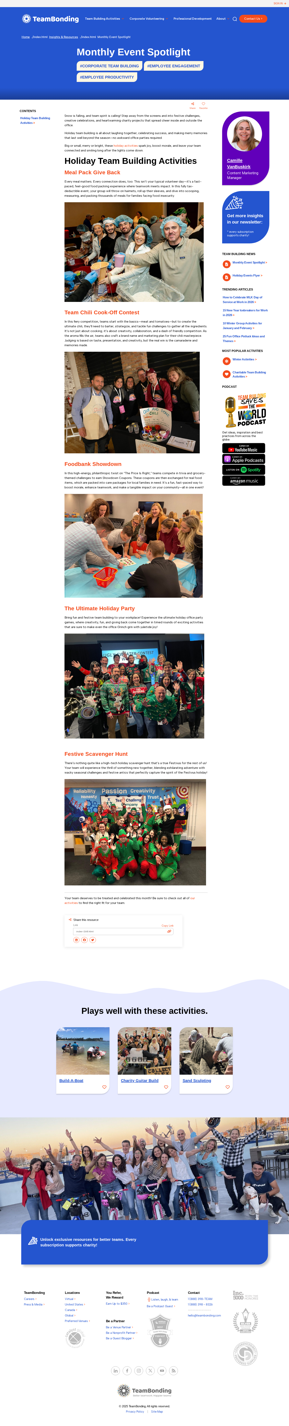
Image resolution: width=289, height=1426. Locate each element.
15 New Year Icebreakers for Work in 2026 (245, 313)
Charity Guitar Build (139, 1080)
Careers (30, 1299)
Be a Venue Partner (119, 1327)
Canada (71, 1310)
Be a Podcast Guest (161, 1306)
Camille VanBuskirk (238, 163)
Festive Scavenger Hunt (96, 754)
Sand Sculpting (197, 1080)
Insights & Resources (63, 37)
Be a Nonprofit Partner (122, 1333)
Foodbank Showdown (92, 464)
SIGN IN (278, 3)
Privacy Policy (135, 1411)
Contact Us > (253, 18)
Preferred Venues (77, 1321)
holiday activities (126, 146)
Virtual (70, 1299)
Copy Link (168, 925)
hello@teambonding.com (204, 1315)
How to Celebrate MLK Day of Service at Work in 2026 (242, 300)
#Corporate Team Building (109, 66)
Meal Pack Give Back (92, 172)
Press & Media (34, 1304)
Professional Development (193, 18)
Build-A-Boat (71, 1080)
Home (26, 37)
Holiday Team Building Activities (35, 120)
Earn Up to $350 (118, 1303)
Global (70, 1315)
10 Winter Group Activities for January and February (242, 326)
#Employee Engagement (173, 66)
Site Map (157, 1411)
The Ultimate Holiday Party (99, 608)
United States (75, 1304)
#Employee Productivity (107, 77)
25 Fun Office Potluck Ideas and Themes (244, 339)
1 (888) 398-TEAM (200, 1299)
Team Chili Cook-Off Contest (101, 312)
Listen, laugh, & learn (164, 1299)
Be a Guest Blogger (120, 1338)
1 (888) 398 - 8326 (200, 1304)
